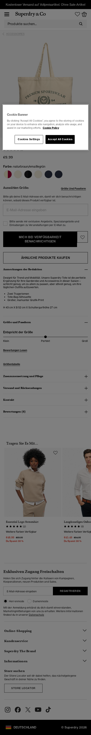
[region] (45, 127)
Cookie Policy (51, 127)
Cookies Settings (29, 139)
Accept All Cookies (60, 139)
